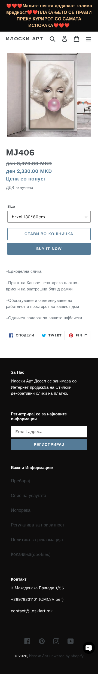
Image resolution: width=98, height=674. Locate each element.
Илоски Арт (24, 38)
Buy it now (49, 248)
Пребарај (20, 480)
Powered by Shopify (66, 656)
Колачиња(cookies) (31, 554)
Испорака (20, 510)
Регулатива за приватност (37, 525)
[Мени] (88, 39)
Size (11, 206)
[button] (89, 648)
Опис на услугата (28, 495)
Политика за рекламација (37, 539)
